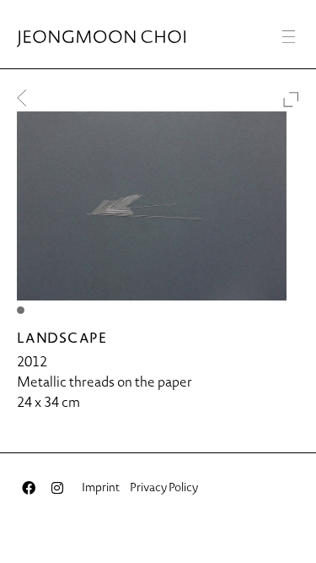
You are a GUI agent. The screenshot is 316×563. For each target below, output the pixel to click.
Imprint (101, 487)
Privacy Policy (164, 487)
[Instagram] (57, 488)
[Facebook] (28, 488)
